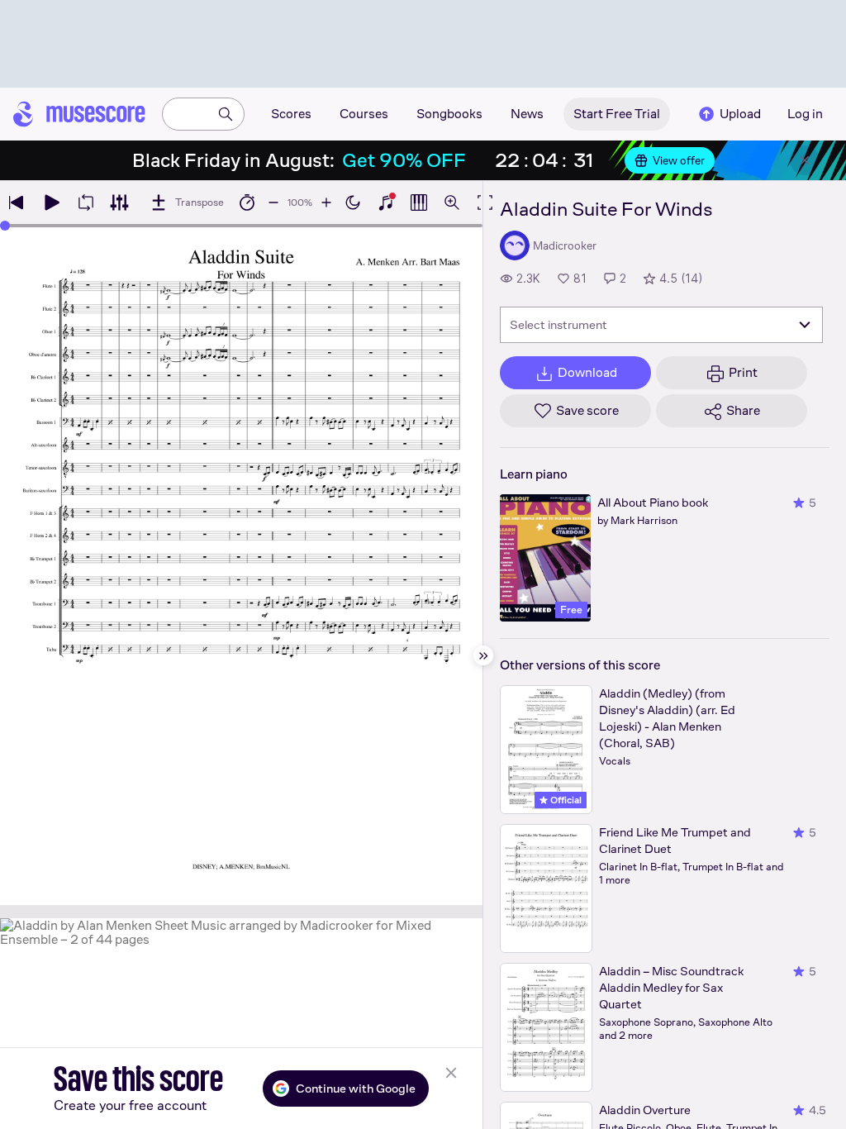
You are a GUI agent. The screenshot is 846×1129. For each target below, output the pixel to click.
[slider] (5, 226)
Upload (740, 114)
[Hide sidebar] (483, 655)
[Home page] (79, 114)
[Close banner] (805, 160)
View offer (679, 160)
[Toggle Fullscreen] (484, 202)
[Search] (225, 114)
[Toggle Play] (51, 202)
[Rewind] (16, 202)
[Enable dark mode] (352, 202)
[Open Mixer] (118, 202)
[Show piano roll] (418, 202)
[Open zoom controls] (451, 202)
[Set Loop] (85, 202)
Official (565, 800)
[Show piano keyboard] (385, 202)
